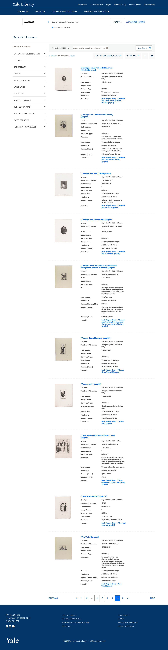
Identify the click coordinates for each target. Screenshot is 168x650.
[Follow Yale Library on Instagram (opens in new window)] (10, 626)
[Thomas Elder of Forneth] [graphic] (95, 338)
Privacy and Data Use (127, 622)
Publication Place (24, 113)
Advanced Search (135, 22)
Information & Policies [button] (95, 11)
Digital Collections (25, 37)
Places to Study (149, 4)
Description (58, 27)
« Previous (53, 56)
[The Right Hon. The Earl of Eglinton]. (96, 174)
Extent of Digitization (27, 53)
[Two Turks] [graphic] (90, 537)
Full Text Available (25, 126)
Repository (20, 67)
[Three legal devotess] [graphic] (94, 496)
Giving (121, 619)
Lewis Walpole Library (108, 98)
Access (17, 60)
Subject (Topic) (22, 100)
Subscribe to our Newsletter (75, 622)
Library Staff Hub (126, 626)
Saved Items (82, 4)
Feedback (66, 626)
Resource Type (22, 80)
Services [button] (39, 11)
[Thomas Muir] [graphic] (91, 384)
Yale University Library (23, 4)
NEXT (152, 598)
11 (123, 598)
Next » (72, 56)
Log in (108, 4)
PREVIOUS (53, 598)
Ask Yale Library (120, 4)
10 (132, 56)
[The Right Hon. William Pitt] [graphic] (96, 220)
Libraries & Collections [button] (64, 11)
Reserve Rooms (135, 4)
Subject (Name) (22, 106)
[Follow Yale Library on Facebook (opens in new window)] (7, 626)
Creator (18, 93)
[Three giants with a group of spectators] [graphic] (98, 436)
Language (19, 87)
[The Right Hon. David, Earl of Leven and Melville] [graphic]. (97, 69)
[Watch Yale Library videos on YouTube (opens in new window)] (13, 626)
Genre (17, 73)
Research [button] (22, 11)
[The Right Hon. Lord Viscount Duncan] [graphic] (97, 116)
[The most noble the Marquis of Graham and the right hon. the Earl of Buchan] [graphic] (99, 267)
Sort (107, 56)
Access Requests (96, 4)
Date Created (21, 120)
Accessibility (123, 615)
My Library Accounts (71, 619)
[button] (117, 22)
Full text (68, 27)
